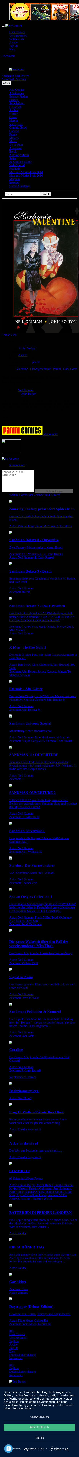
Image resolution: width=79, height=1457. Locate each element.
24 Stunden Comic (20, 161)
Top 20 (13, 46)
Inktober (14, 182)
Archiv (13, 42)
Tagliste (14, 1341)
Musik (13, 141)
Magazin (14, 179)
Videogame (16, 124)
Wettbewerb (16, 39)
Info (11, 1330)
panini (36, 362)
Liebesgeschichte (41, 369)
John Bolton (28, 393)
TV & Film (16, 144)
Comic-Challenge (19, 185)
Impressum (15, 1358)
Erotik (13, 151)
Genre (6, 83)
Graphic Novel (18, 127)
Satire (12, 158)
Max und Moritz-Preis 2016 (26, 175)
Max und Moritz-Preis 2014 (26, 172)
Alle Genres (16, 93)
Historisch (15, 106)
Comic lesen (9, 335)
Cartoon (14, 130)
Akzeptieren (39, 1427)
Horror (13, 113)
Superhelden (16, 103)
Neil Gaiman (25, 390)
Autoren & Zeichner (14, 79)
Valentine (22, 369)
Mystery (14, 137)
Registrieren (22, 75)
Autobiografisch (19, 155)
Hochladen (8, 55)
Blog (12, 49)
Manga (13, 120)
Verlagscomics (18, 35)
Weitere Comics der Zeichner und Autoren (34, 494)
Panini (57, 369)
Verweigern (39, 1417)
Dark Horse (70, 369)
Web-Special (17, 165)
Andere (13, 110)
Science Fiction (18, 96)
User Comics (17, 32)
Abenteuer (15, 148)
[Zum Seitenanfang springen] (17, 1381)
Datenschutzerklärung (22, 1354)
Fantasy (14, 100)
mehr (39, 1437)
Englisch (14, 168)
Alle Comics (16, 89)
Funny (13, 134)
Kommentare (17, 465)
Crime (13, 117)
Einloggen (8, 75)
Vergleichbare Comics (22, 1076)
